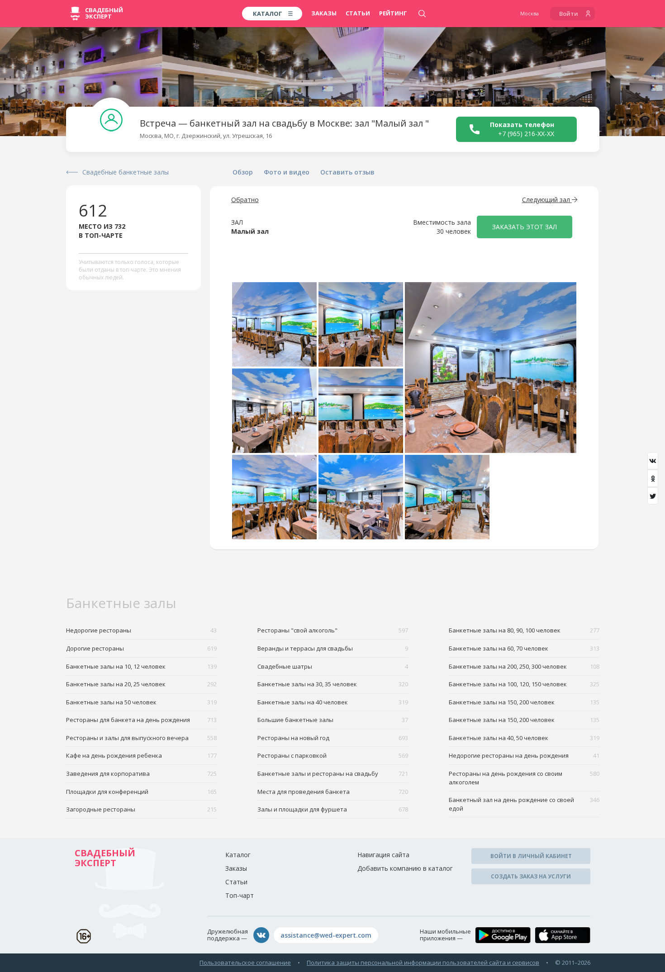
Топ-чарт (239, 895)
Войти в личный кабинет (531, 856)
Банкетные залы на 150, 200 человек (524, 702)
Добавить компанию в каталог (405, 868)
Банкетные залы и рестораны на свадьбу (332, 773)
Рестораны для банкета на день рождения (141, 720)
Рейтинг (393, 13)
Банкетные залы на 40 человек (332, 702)
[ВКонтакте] (652, 460)
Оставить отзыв (347, 172)
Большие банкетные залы (332, 720)
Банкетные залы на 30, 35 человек (332, 684)
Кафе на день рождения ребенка (141, 755)
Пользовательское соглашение (245, 962)
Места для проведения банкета (332, 792)
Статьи (358, 13)
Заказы (324, 13)
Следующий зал (547, 199)
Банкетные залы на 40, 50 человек (524, 738)
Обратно (245, 199)
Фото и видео (286, 172)
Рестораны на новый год (332, 738)
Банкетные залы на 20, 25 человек (141, 684)
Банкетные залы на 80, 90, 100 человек (524, 630)
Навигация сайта (383, 854)
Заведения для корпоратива (141, 773)
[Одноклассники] (652, 478)
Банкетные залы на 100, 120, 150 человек (524, 684)
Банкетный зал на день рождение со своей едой (524, 804)
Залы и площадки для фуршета (332, 809)
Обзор (243, 172)
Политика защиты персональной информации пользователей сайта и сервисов (423, 962)
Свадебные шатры (332, 666)
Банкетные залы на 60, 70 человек (524, 648)
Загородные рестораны (141, 809)
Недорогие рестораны (141, 630)
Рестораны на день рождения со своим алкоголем (524, 777)
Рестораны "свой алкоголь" (332, 630)
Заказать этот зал (524, 226)
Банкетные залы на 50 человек (141, 702)
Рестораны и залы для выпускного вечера (141, 738)
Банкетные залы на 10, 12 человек (141, 666)
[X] (652, 496)
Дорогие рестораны (141, 648)
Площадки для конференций (141, 792)
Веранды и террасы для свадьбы (332, 648)
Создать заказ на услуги (531, 876)
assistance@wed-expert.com (325, 935)
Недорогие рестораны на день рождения (524, 755)
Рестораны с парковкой (332, 755)
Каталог (238, 854)
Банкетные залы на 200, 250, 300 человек (524, 666)
